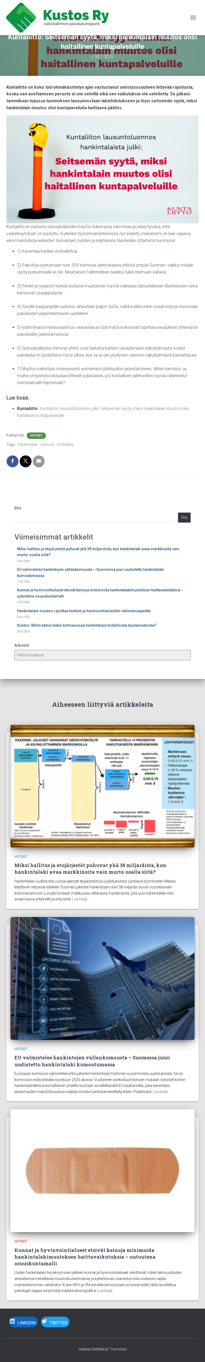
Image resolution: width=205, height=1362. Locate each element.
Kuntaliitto (65, 444)
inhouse (47, 444)
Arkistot (21, 645)
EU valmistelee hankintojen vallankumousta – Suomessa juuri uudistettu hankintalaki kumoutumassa (92, 1060)
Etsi (17, 508)
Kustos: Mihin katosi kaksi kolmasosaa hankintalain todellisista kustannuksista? (86, 625)
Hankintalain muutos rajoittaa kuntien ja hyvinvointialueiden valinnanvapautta (84, 611)
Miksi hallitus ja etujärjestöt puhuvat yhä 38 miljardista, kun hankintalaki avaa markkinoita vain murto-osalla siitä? (90, 868)
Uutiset (36, 435)
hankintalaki (28, 444)
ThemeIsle (118, 1349)
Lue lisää (79, 899)
